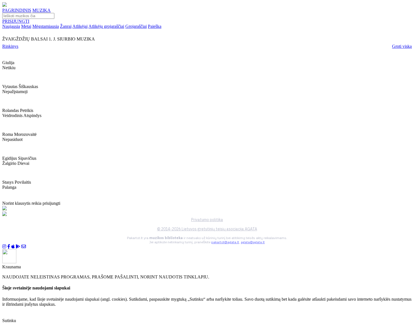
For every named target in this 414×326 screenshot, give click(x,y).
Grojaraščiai (136, 26)
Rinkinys (10, 46)
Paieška (154, 26)
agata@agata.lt (253, 242)
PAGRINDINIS (16, 10)
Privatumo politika (207, 219)
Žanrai (66, 26)
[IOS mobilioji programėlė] (13, 246)
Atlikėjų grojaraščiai (106, 26)
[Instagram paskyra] (4, 246)
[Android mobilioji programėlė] (18, 246)
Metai (26, 26)
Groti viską (402, 46)
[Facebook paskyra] (8, 246)
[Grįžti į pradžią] (4, 5)
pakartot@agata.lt (225, 242)
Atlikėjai (80, 26)
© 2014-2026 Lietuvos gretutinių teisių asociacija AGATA (207, 228)
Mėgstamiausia (45, 26)
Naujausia (11, 26)
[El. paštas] (23, 246)
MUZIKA (41, 10)
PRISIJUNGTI (15, 21)
